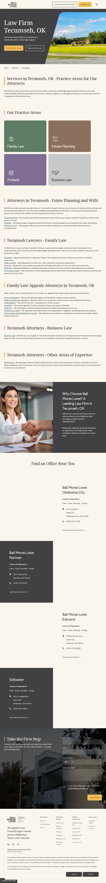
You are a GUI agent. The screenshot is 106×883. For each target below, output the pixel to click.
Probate (7, 223)
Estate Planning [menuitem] (59, 827)
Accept (74, 874)
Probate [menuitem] (59, 832)
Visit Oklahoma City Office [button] (72, 530)
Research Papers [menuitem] (92, 822)
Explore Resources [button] (35, 48)
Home (6, 68)
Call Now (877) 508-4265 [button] (65, 4)
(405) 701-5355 (73, 521)
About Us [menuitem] (43, 821)
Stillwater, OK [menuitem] (76, 835)
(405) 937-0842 (20, 709)
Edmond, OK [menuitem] (76, 832)
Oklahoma (15, 68)
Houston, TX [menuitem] (76, 842)
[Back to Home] (13, 4)
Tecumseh (26, 68)
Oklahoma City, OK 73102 (77, 516)
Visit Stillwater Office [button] (17, 718)
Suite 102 (17, 700)
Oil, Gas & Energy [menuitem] (59, 843)
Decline (90, 874)
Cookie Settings (9, 880)
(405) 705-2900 (73, 648)
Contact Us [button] (85, 4)
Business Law (9, 336)
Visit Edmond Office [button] (70, 657)
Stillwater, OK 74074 (22, 703)
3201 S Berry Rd (20, 574)
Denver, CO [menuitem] (76, 839)
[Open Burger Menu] (97, 4)
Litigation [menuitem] (59, 835)
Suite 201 (70, 513)
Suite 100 (70, 640)
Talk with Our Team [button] (13, 48)
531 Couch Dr (72, 509)
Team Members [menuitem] (45, 824)
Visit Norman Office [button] (17, 592)
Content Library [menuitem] (92, 827)
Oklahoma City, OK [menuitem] (77, 824)
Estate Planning (10, 218)
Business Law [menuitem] (60, 839)
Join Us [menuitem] (42, 828)
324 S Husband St (20, 696)
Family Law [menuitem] (59, 823)
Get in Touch (95, 797)
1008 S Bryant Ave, (74, 636)
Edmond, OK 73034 (74, 643)
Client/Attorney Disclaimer (78, 788)
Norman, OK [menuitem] (76, 828)
